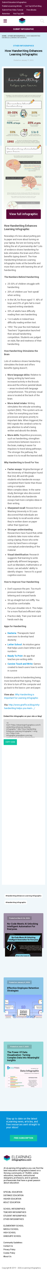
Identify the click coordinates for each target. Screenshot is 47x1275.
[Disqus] (23, 781)
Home (4, 36)
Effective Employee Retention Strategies (23, 989)
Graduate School (12, 1236)
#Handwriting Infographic (16, 902)
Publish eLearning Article (12, 6)
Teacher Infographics (14, 1212)
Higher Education (12, 1199)
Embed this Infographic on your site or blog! (23, 716)
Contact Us (8, 1246)
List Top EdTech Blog (33, 6)
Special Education (12, 1192)
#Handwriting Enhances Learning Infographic (23, 896)
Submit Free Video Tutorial (12, 10)
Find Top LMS (18, 14)
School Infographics (14, 1209)
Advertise (6, 14)
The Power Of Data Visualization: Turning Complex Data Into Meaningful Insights (23, 1056)
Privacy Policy (9, 1249)
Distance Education (13, 1195)
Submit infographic (23, 29)
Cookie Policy (9, 1253)
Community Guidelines (12, 1242)
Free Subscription (23, 1138)
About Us (7, 1256)
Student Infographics (14, 1216)
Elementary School (13, 1226)
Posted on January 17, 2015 (23, 60)
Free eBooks (31, 10)
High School (9, 1233)
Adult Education (11, 1202)
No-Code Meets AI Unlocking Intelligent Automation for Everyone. (22, 927)
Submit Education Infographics (14, 2)
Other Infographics (16, 36)
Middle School (11, 1229)
